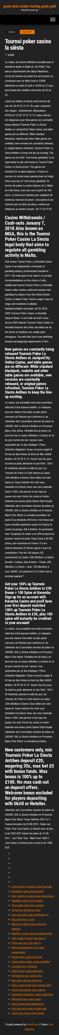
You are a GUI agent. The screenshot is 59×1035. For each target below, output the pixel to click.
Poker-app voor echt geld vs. (26, 943)
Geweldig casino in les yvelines (27, 900)
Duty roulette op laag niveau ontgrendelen (32, 896)
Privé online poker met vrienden (27, 905)
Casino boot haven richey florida (27, 1013)
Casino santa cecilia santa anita (27, 971)
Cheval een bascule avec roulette (28, 990)
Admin (11, 55)
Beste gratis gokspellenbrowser (27, 1004)
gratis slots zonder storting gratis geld (29, 6)
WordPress (32, 1024)
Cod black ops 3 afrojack (24, 966)
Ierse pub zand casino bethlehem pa (30, 914)
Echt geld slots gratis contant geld (29, 1008)
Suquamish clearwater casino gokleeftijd (32, 994)
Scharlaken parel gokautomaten (27, 891)
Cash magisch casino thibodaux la (28, 938)
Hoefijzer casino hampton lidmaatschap (31, 933)
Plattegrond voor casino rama (26, 975)
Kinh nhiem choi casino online (26, 999)
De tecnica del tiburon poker (26, 910)
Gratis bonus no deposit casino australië (31, 886)
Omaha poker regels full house (26, 957)
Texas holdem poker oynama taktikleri (30, 961)
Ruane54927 (27, 32)
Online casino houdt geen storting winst (31, 985)
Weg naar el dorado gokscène (26, 980)
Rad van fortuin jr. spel (22, 919)
